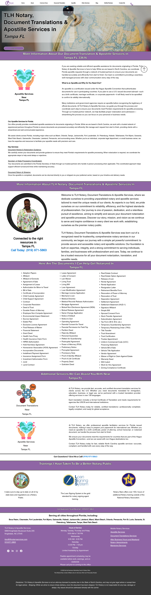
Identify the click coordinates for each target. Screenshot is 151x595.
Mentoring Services (118, 545)
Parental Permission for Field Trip (75, 327)
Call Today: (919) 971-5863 (29, 250)
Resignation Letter (108, 287)
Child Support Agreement (33, 299)
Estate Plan (27, 322)
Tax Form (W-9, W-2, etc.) (111, 322)
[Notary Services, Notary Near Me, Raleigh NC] (12, 551)
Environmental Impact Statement (36, 316)
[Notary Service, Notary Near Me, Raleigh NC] (8, 551)
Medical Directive (68, 299)
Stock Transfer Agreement (111, 316)
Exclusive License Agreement (35, 325)
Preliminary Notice (69, 347)
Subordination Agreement (111, 319)
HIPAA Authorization (31, 342)
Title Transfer (106, 330)
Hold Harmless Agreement (33, 345)
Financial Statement (31, 330)
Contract (26, 302)
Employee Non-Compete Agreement (37, 313)
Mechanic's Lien (68, 296)
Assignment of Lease (31, 284)
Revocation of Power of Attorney (114, 293)
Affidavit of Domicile (31, 279)
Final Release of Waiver (32, 327)
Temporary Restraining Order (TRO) (115, 328)
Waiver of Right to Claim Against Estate (117, 356)
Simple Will (105, 310)
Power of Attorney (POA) (71, 344)
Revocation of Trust (108, 296)
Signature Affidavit (108, 308)
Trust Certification (108, 336)
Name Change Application (72, 313)
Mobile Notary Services (120, 528)
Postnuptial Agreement (71, 342)
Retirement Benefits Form (111, 290)
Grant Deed (27, 333)
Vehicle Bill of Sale (108, 348)
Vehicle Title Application (110, 351)
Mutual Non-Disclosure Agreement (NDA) (78, 307)
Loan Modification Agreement (73, 290)
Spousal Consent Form (110, 313)
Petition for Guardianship (71, 339)
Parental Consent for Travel (72, 324)
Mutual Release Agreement (73, 310)
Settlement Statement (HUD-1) (113, 305)
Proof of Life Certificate (71, 359)
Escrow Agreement (30, 319)
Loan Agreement (68, 287)
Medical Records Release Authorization (78, 302)
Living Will (66, 284)
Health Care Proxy (30, 336)
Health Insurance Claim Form (35, 339)
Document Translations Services (123, 536)
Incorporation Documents (33, 350)
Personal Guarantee (70, 336)
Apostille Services (117, 532)
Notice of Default (68, 316)
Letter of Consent (69, 276)
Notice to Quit (67, 319)
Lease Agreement (69, 273)
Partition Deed (67, 330)
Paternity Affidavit (69, 333)
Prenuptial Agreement (70, 350)
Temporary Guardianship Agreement (116, 325)
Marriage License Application (73, 293)
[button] (97, 3)
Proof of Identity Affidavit (71, 356)
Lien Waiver (66, 279)
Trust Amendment (108, 333)
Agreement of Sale (30, 282)
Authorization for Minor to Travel (35, 287)
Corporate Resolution (31, 305)
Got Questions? (63, 509)
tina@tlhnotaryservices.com (16, 539)
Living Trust (66, 282)
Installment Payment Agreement (36, 353)
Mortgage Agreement (70, 304)
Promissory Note (68, 353)
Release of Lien (107, 279)
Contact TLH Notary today (80, 407)
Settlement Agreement (110, 302)
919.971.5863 (10, 542)
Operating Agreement (70, 322)
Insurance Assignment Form (34, 356)
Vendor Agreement (108, 353)
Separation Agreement (110, 299)
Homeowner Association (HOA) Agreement (40, 348)
